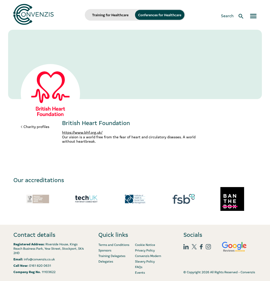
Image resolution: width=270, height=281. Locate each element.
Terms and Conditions (113, 244)
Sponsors (104, 250)
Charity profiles (36, 126)
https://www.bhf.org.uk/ (82, 132)
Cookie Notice (145, 244)
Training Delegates (111, 255)
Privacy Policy (145, 250)
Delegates (105, 261)
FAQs (138, 267)
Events (140, 272)
